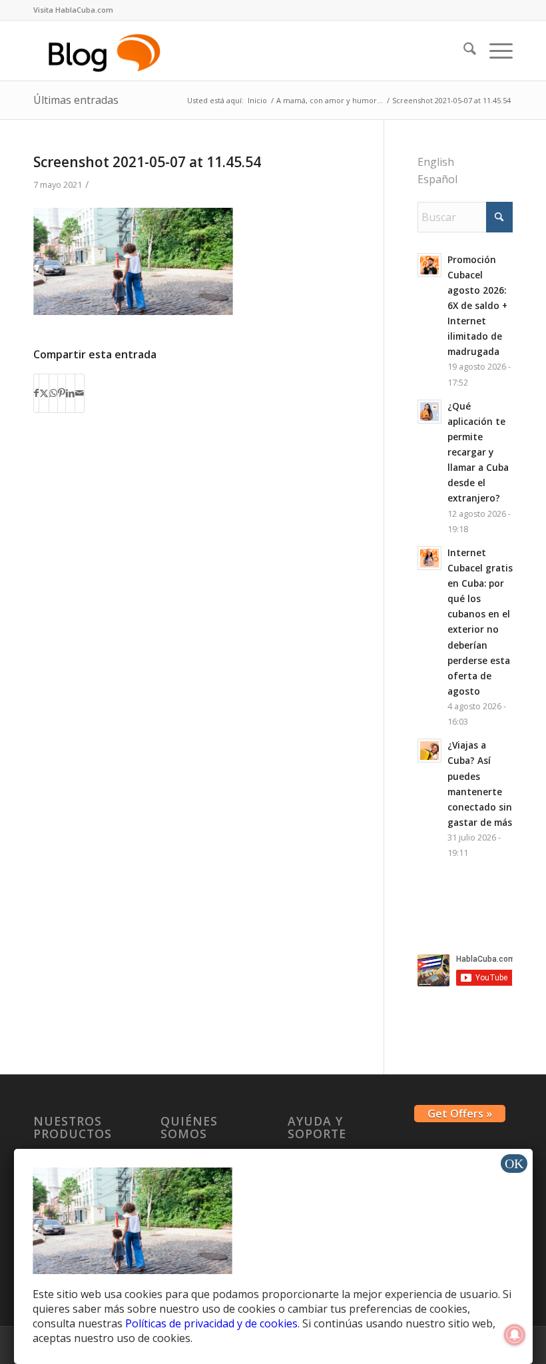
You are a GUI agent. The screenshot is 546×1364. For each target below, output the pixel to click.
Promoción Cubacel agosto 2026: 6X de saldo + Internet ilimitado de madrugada (477, 305)
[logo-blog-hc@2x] (106, 51)
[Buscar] (463, 51)
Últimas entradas (76, 100)
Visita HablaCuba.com (73, 10)
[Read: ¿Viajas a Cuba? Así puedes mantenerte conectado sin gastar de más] (429, 751)
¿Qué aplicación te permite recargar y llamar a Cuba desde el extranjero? (478, 452)
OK (514, 1163)
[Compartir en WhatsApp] (53, 393)
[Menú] (494, 51)
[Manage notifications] (514, 1334)
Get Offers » (459, 1113)
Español (437, 179)
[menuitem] (73, 10)
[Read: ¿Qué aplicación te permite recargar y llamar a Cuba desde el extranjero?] (429, 412)
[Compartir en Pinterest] (61, 393)
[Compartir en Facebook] (36, 393)
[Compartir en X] (44, 393)
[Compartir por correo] (79, 393)
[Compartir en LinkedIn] (70, 393)
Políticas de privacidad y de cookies (211, 1323)
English (435, 162)
